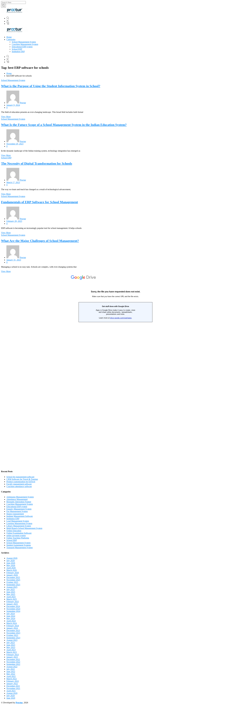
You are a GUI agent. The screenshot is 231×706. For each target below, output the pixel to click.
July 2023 (10, 642)
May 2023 (10, 647)
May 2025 (10, 594)
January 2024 (12, 628)
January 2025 (12, 604)
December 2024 (13, 606)
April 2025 (11, 597)
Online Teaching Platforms (17, 538)
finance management (15, 514)
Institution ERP (18, 51)
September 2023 (13, 638)
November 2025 (13, 580)
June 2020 (10, 698)
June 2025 (10, 592)
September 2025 (13, 585)
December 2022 (13, 659)
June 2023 (10, 645)
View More (6, 117)
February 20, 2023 (14, 221)
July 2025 (10, 589)
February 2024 (12, 626)
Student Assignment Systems (18, 545)
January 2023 (12, 657)
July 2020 (10, 695)
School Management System (24, 42)
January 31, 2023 (13, 260)
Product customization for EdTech (20, 481)
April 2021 (11, 691)
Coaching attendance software (19, 486)
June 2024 (10, 616)
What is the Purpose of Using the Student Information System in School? (50, 86)
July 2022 (10, 669)
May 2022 (10, 674)
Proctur (23, 103)
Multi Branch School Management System (24, 528)
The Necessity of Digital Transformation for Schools (36, 163)
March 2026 (11, 570)
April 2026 (11, 568)
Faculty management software (19, 484)
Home (9, 37)
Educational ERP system (22, 47)
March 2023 (11, 652)
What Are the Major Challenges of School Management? (40, 241)
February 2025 (12, 601)
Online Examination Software (19, 533)
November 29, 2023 (14, 144)
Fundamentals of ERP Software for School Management (39, 202)
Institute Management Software (19, 516)
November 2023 (13, 633)
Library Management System (18, 526)
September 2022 (13, 664)
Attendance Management (17, 499)
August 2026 (11, 558)
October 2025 (12, 582)
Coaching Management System (25, 44)
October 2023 (12, 635)
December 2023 (13, 630)
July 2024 (10, 613)
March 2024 (11, 623)
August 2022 (11, 667)
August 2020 (11, 693)
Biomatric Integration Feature (18, 502)
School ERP (17, 49)
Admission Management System (20, 497)
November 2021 (13, 688)
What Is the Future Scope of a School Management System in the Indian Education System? (64, 124)
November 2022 (13, 662)
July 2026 (10, 560)
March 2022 (11, 679)
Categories (10, 39)
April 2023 (11, 650)
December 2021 (13, 686)
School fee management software (20, 477)
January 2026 (12, 575)
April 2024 (11, 621)
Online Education (13, 531)
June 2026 (10, 563)
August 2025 (11, 587)
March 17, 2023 (13, 182)
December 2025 (13, 577)
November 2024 (13, 609)
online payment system (16, 535)
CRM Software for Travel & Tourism (22, 479)
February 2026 (12, 572)
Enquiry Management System (18, 509)
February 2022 (12, 681)
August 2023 (11, 640)
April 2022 (11, 676)
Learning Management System (19, 523)
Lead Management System (17, 521)
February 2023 (12, 654)
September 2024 (13, 611)
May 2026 (10, 565)
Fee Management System (17, 511)
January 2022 (12, 683)
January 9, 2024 (13, 105)
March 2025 (11, 599)
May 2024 (10, 618)
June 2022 (10, 671)
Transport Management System (19, 547)
